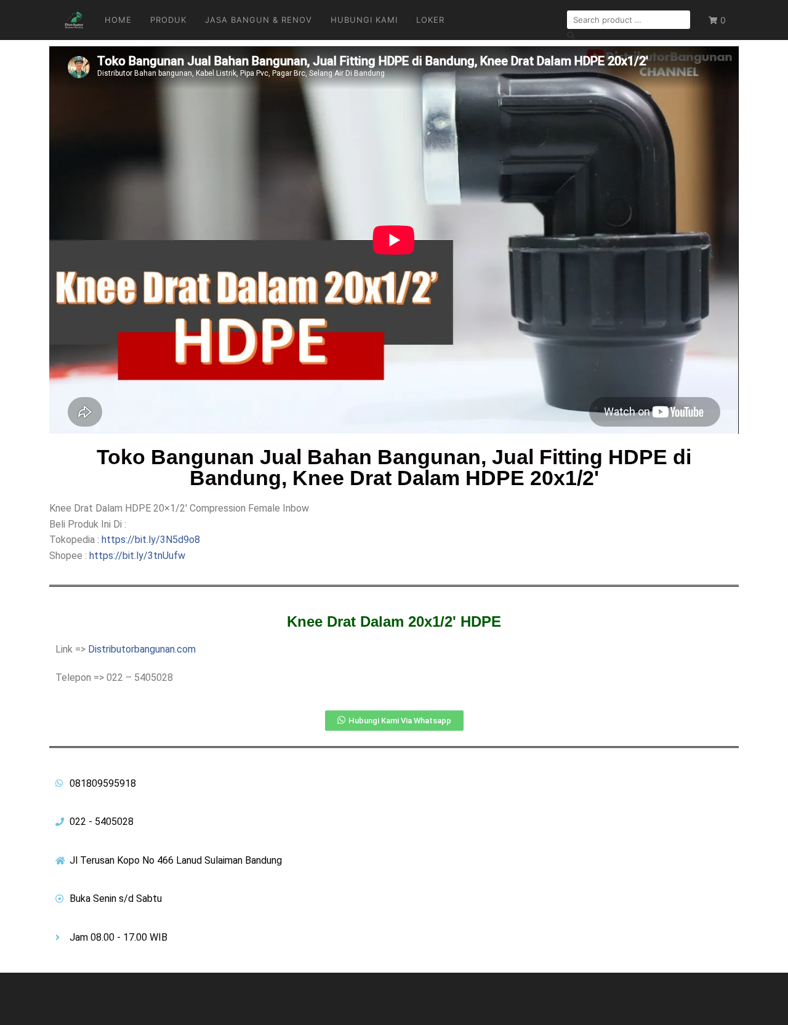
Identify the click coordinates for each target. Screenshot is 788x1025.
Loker (430, 20)
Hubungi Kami (364, 20)
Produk (168, 20)
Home (118, 20)
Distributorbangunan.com (142, 649)
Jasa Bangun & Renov (258, 20)
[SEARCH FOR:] (628, 19)
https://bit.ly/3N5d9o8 (151, 539)
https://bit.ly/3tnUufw (137, 555)
